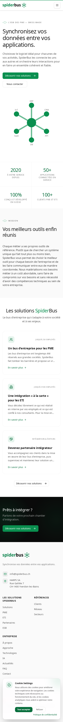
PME (5, 612)
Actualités (8, 663)
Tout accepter (23, 709)
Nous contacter (15, 84)
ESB (5, 627)
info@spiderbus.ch (20, 573)
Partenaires (9, 622)
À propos (7, 642)
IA (4, 658)
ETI (4, 617)
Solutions (8, 607)
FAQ (5, 668)
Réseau (38, 609)
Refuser (39, 709)
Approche (8, 647)
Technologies (10, 653)
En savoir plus (15, 367)
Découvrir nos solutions (18, 75)
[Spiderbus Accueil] (14, 5)
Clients (38, 603)
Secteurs (38, 614)
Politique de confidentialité (45, 714)
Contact (7, 673)
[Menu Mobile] (57, 5)
